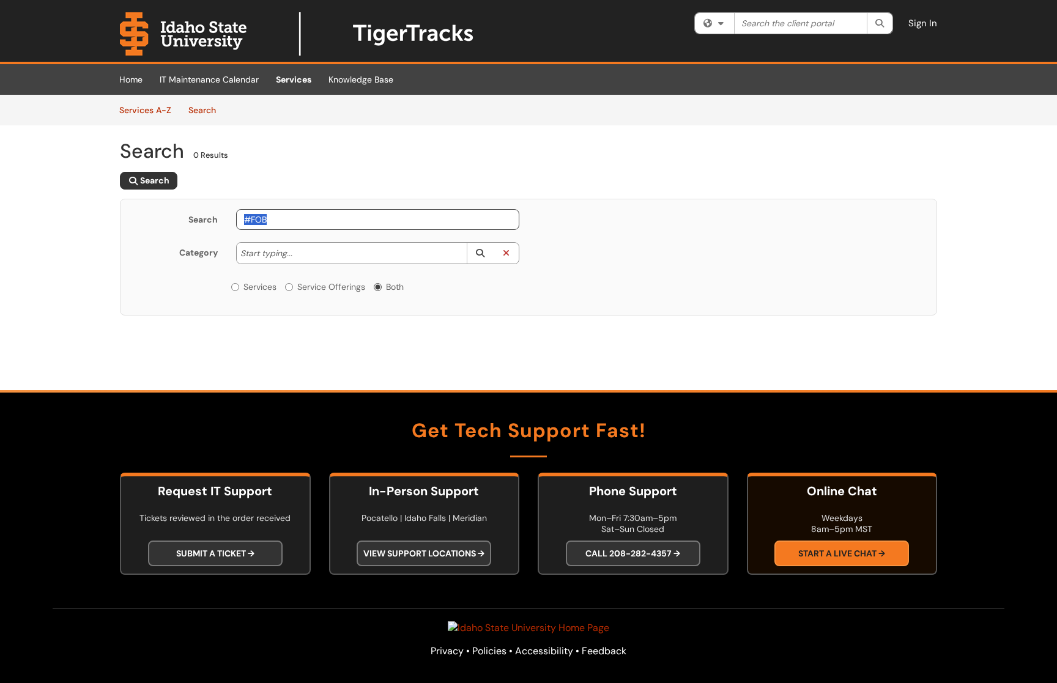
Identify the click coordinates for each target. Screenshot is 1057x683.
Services (293, 79)
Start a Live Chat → (841, 553)
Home (131, 79)
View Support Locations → (423, 553)
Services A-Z (145, 110)
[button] (480, 253)
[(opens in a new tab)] (297, 34)
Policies (489, 650)
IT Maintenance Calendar (209, 79)
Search (206, 110)
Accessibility (544, 650)
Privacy (447, 650)
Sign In (922, 23)
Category (198, 252)
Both (395, 286)
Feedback (604, 650)
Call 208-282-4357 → (632, 553)
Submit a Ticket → (215, 553)
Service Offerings (331, 286)
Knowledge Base (360, 79)
